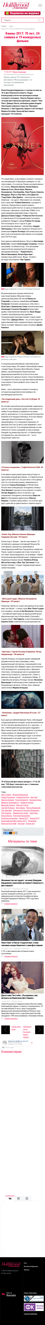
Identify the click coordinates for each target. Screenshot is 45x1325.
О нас (25, 1263)
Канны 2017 (24, 818)
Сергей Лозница (8, 808)
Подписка (26, 1270)
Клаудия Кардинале (21, 816)
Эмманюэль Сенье (20, 813)
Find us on (11, 1294)
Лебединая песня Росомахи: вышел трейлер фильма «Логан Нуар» (28, 1030)
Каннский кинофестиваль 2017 (14, 821)
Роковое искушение (9, 818)
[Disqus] (22, 1087)
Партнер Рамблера (30, 1314)
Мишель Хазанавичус (10, 803)
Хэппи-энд (30, 824)
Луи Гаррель (6, 813)
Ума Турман (6, 795)
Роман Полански (8, 797)
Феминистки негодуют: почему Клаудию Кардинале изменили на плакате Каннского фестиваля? (22, 883)
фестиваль (20, 808)
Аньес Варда (6, 816)
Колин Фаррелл (21, 800)
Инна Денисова (19, 72)
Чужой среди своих (16, 1028)
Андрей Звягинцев (20, 795)
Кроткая (21, 824)
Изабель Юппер (26, 803)
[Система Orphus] (16, 1049)
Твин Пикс (34, 813)
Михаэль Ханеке (8, 805)
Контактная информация (31, 1266)
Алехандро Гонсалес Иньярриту (26, 810)
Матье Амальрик (33, 808)
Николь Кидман (7, 800)
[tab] (10, 1198)
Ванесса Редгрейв (8, 824)
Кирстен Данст (22, 805)
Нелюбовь (32, 821)
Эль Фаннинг (6, 810)
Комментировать (11, 904)
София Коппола (22, 797)
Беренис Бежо (35, 800)
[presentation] (10, 1198)
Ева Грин (34, 797)
